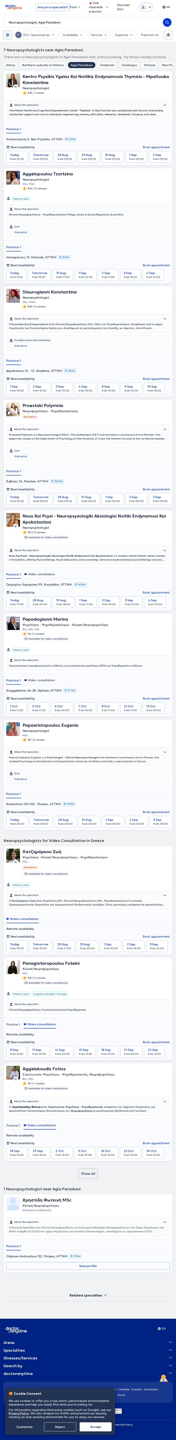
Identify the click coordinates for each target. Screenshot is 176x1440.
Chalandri (107, 65)
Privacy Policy (19, 1413)
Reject (60, 1427)
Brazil (121, 1394)
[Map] (168, 35)
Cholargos (129, 65)
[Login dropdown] (146, 7)
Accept (95, 1427)
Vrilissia (149, 65)
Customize (24, 1427)
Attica (10, 65)
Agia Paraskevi (82, 65)
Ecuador (137, 1389)
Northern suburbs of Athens (43, 65)
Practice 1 (13, 129)
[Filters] (7, 35)
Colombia (124, 1389)
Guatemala (151, 1389)
